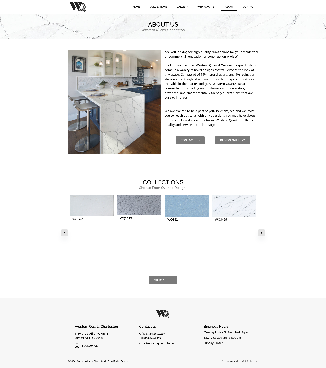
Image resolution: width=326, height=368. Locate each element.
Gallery (182, 6)
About (229, 6)
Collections (158, 6)
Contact (249, 6)
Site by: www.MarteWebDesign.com (240, 361)
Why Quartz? (206, 6)
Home (136, 6)
